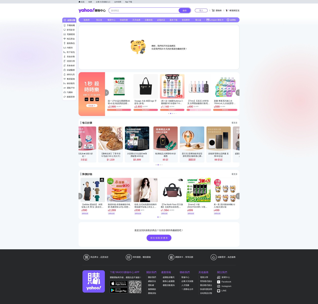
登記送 (99, 19)
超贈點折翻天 (169, 277)
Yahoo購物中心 (92, 10)
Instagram (226, 286)
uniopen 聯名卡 (217, 19)
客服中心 (185, 277)
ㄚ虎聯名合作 (187, 289)
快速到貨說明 (206, 289)
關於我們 (152, 277)
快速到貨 (124, 19)
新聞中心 (226, 277)
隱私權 (151, 285)
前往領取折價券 (159, 237)
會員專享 (186, 19)
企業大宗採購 (187, 281)
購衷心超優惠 (169, 281)
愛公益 (198, 19)
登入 (201, 10)
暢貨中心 (112, 19)
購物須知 (152, 293)
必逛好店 (161, 19)
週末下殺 (174, 19)
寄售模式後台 (206, 281)
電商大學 (204, 277)
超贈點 (233, 19)
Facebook (226, 281)
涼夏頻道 (149, 19)
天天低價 (136, 19)
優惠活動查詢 (169, 285)
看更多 (235, 122)
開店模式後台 (206, 285)
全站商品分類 (206, 293)
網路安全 (152, 281)
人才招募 (185, 285)
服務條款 (152, 289)
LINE (224, 290)
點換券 (87, 19)
